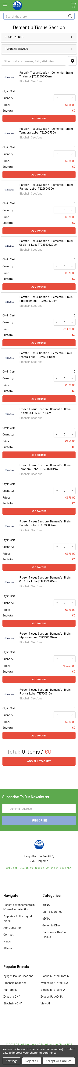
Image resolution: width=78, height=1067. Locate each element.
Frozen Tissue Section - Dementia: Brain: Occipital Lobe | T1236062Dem (45, 579)
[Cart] (73, 5)
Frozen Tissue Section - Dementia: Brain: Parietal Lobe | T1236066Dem (45, 523)
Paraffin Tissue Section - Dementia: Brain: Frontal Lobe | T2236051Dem (46, 354)
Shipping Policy (39, 1028)
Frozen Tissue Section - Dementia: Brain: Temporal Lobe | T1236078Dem (45, 467)
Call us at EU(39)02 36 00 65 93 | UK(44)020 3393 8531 (39, 867)
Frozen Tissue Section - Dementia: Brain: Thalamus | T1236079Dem (45, 410)
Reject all (31, 1061)
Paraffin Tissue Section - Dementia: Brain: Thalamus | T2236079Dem (46, 74)
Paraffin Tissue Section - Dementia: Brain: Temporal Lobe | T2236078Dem (46, 130)
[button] (72, 61)
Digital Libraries (52, 911)
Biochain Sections (15, 982)
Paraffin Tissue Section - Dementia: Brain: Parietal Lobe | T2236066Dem (46, 186)
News (7, 941)
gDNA (46, 918)
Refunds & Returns (39, 1033)
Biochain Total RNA (53, 989)
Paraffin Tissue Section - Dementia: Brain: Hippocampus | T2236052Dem (46, 298)
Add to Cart (39, 118)
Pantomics (10, 989)
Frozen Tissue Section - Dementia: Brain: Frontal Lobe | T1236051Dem (45, 691)
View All (45, 1003)
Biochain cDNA (13, 1003)
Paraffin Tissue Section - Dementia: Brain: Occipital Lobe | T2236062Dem (46, 242)
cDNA (46, 904)
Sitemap (8, 948)
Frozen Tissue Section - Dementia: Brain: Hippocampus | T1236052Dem (45, 635)
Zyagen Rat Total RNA (54, 982)
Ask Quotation (12, 927)
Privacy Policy (39, 1037)
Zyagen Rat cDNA (52, 996)
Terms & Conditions (39, 1024)
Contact (8, 934)
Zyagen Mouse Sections (18, 976)
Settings (12, 1061)
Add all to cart (39, 761)
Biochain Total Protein (55, 976)
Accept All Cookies (59, 1061)
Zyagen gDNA (11, 996)
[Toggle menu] (5, 5)
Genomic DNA (51, 925)
